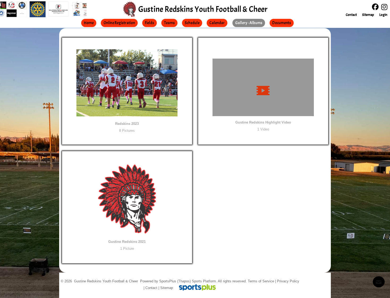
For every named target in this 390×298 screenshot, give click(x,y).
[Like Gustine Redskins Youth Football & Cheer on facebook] (375, 7)
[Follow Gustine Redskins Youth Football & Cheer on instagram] (385, 7)
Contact (151, 288)
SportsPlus (167, 281)
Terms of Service (261, 281)
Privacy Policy (288, 281)
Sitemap (166, 288)
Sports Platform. (204, 281)
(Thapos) (184, 281)
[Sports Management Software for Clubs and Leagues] (195, 288)
